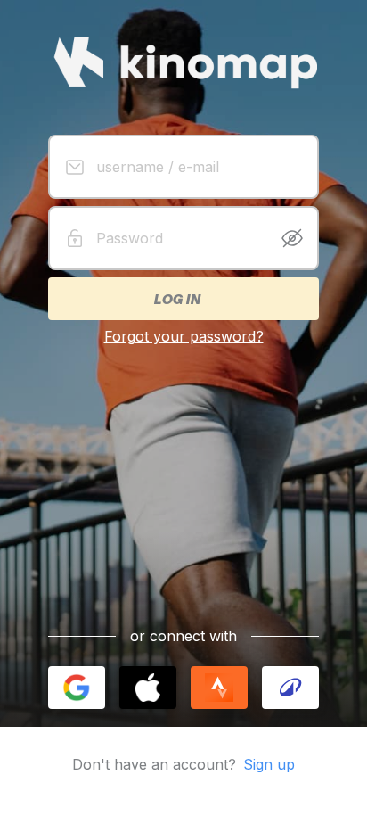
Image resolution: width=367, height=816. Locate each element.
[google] (76, 687)
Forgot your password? (184, 336)
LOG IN (176, 299)
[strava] (219, 687)
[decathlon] (290, 687)
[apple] (147, 687)
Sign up (269, 764)
